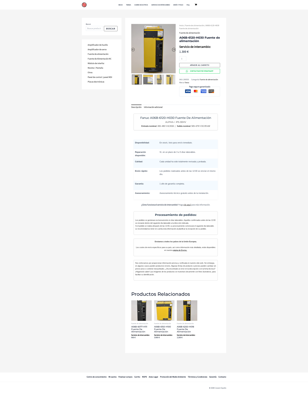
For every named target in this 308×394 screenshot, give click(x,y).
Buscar (88, 24)
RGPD (144, 377)
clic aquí (187, 204)
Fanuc (187, 82)
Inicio (121, 5)
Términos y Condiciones (197, 377)
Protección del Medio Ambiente (173, 377)
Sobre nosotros (141, 5)
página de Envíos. (180, 250)
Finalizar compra (125, 377)
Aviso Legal (153, 377)
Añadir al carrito (199, 65)
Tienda (128, 5)
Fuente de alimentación (194, 25)
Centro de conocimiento (97, 377)
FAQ (188, 5)
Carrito (137, 377)
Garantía (212, 377)
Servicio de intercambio (160, 5)
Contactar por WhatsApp (201, 71)
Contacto (222, 377)
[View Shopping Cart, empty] (196, 5)
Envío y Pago (178, 5)
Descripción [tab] (136, 107)
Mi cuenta (112, 377)
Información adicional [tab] (153, 107)
